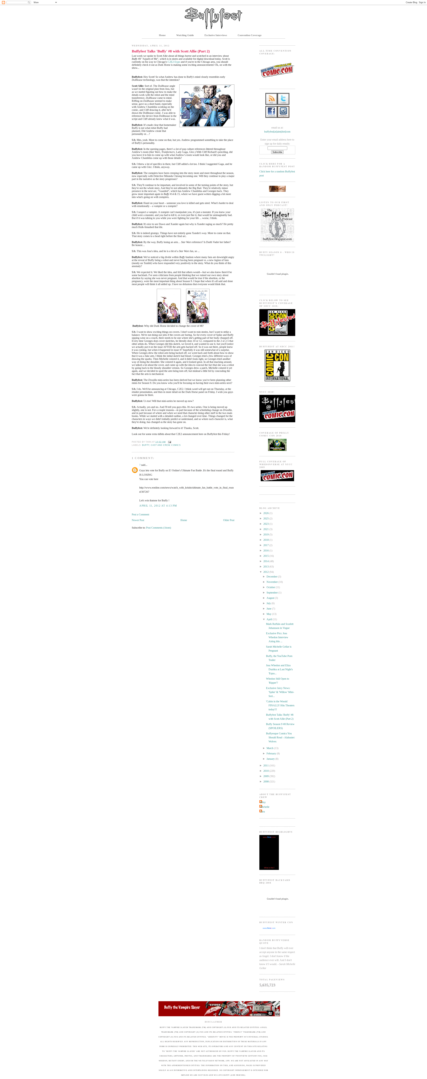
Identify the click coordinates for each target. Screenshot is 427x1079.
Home (162, 35)
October (271, 587)
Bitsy (263, 802)
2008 (266, 781)
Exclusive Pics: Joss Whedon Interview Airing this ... (277, 637)
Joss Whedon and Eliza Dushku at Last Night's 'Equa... (279, 669)
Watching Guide (185, 35)
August (271, 597)
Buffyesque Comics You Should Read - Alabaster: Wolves (280, 737)
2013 (266, 566)
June (269, 608)
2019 (266, 534)
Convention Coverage (250, 35)
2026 (266, 513)
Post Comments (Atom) (158, 527)
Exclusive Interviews (215, 35)
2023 (266, 523)
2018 (266, 539)
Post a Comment (140, 514)
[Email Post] (169, 442)
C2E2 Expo (174, 61)
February (272, 753)
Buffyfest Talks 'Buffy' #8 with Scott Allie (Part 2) (171, 51)
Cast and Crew (160, 445)
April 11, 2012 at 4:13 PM (158, 505)
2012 (266, 571)
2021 (266, 529)
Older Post (228, 520)
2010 (266, 770)
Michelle (264, 806)
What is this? (269, 868)
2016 (266, 550)
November (272, 581)
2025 (266, 518)
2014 (266, 561)
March (270, 748)
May (269, 614)
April (270, 619)
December (272, 576)
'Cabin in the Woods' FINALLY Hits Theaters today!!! (280, 705)
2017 (266, 545)
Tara (262, 811)
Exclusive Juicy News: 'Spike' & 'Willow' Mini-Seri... (280, 692)
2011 (266, 765)
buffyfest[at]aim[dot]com (277, 131)
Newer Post (138, 520)
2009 (266, 776)
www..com (269, 837)
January (271, 758)
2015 (266, 555)
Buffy (145, 445)
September (272, 592)
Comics (176, 445)
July (269, 603)
